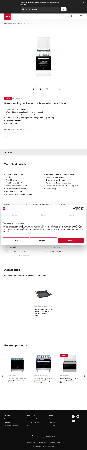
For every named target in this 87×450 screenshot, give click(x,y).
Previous (2, 376)
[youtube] (78, 416)
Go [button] (64, 9)
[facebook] (73, 416)
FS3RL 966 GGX (14, 376)
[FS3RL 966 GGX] (17, 363)
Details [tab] (43, 215)
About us (52, 422)
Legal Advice (31, 442)
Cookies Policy (55, 442)
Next (59, 89)
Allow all (71, 240)
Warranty (7, 422)
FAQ (28, 425)
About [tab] (71, 215)
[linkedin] (73, 421)
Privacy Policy (42, 442)
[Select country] (76, 16)
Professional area (33, 422)
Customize (42, 240)
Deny (16, 240)
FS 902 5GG (65, 376)
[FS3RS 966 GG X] (43, 363)
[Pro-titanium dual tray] (43, 294)
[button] (40, 9)
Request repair (9, 419)
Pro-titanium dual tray (43, 306)
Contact (52, 425)
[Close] (83, 2)
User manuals (32, 419)
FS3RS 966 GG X (40, 376)
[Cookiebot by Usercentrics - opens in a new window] (74, 208)
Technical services (11, 425)
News (51, 419)
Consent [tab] (15, 215)
